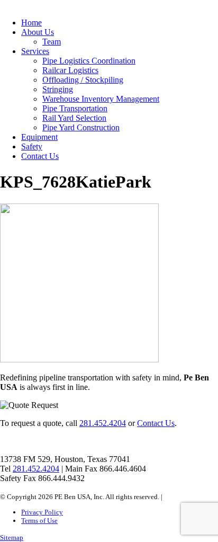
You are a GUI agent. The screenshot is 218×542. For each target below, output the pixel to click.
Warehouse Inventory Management (100, 98)
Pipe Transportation (74, 108)
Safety (31, 146)
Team (51, 41)
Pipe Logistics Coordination (88, 60)
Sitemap (11, 537)
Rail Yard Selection (74, 117)
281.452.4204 (102, 423)
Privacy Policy (42, 512)
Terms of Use (39, 521)
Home (31, 22)
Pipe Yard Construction (81, 127)
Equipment (39, 136)
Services (35, 51)
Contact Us (40, 156)
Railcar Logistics (70, 70)
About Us (37, 32)
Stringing (57, 89)
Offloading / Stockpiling (82, 79)
